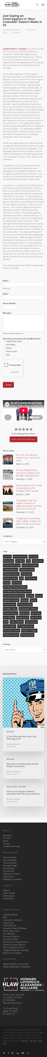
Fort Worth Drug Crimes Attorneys (17, 591)
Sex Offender (9, 617)
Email (6, 294)
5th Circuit (33, 556)
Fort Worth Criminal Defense (15, 587)
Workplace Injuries (11, 635)
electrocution (31, 578)
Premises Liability (25, 604)
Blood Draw (8, 561)
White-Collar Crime (11, 931)
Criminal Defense (10, 569)
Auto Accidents (9, 860)
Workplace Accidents (12, 879)
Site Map (33, 1041)
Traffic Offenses (16, 622)
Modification (8, 898)
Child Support (9, 895)
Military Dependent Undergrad (16, 966)
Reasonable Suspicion (28, 609)
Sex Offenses (9, 933)
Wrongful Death (27, 635)
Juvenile (39, 596)
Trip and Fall (8, 871)
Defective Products (11, 873)
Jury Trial (30, 596)
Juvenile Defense (10, 939)
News (5, 840)
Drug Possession (10, 578)
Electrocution (9, 868)
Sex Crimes (35, 613)
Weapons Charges (29, 630)
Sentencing (24, 613)
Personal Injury (9, 604)
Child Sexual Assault (12, 565)
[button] (42, 4)
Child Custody (9, 893)
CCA (28, 561)
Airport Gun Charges (12, 953)
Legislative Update (11, 600)
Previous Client (11, 351)
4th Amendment (20, 556)
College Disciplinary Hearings (15, 950)
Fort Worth (16, 582)
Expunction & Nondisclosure (15, 942)
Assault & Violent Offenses (15, 928)
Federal (7, 582)
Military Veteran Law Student (15, 964)
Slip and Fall (36, 617)
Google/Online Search (13, 341)
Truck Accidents (10, 862)
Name (6, 281)
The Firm (7, 838)
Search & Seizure (10, 613)
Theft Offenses (9, 925)
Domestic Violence (11, 574)
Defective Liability (27, 569)
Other (7, 355)
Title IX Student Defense (13, 947)
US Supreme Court (25, 626)
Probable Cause (10, 609)
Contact (6, 843)
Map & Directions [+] (12, 1003)
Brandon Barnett (13, 29)
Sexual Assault (22, 617)
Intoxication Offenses (12, 920)
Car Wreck (20, 561)
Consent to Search (30, 565)
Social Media (10, 345)
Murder (33, 600)
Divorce (6, 890)
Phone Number (9, 303)
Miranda (16, 32)
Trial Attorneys (31, 622)
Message (7, 313)
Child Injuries (38, 561)
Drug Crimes (26, 574)
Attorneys (7, 835)
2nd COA (7, 556)
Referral (8, 348)
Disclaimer (24, 1041)
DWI (21, 578)
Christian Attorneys (11, 846)
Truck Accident (9, 626)
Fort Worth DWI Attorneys (14, 596)
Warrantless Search (11, 630)
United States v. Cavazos (14, 48)
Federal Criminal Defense (14, 944)
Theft (6, 622)
